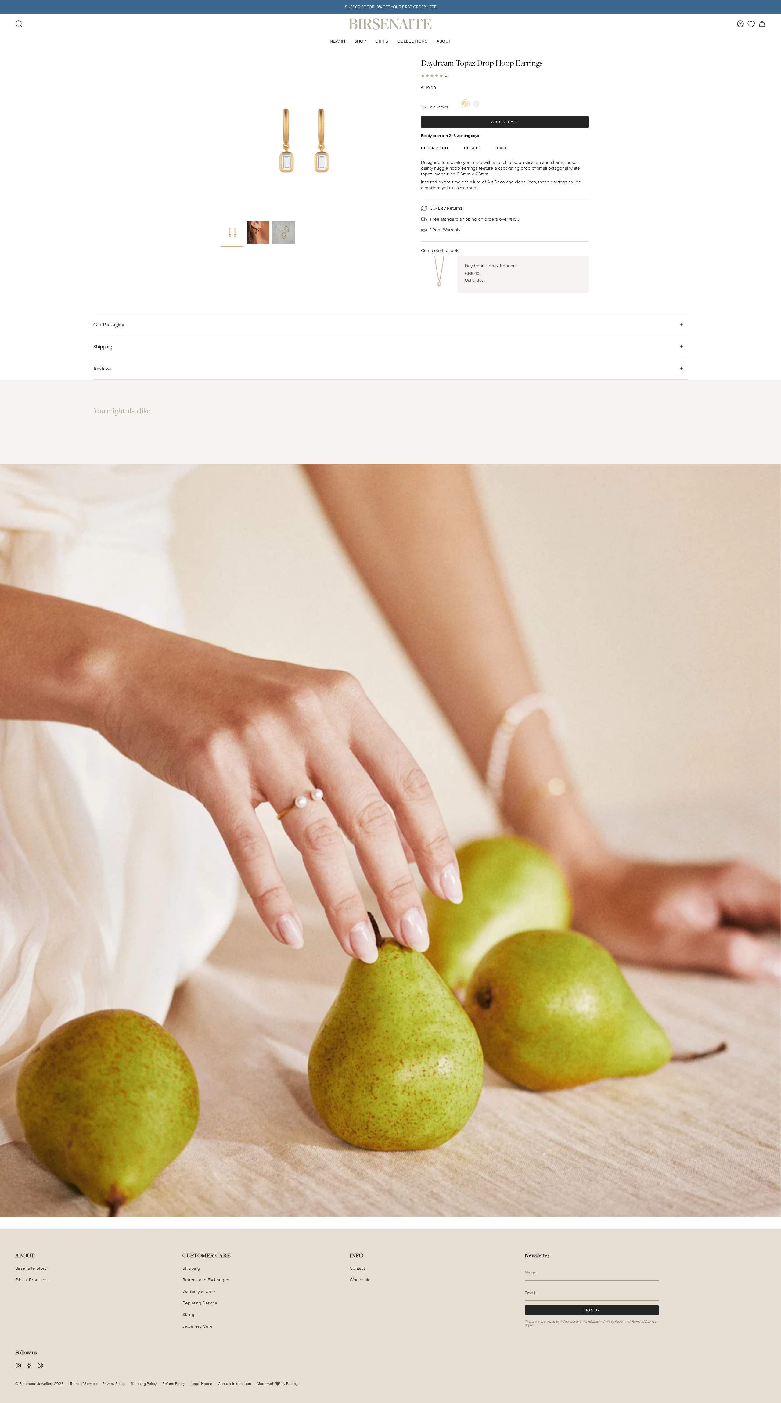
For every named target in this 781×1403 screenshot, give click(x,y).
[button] (360, 41)
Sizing (188, 1315)
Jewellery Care (197, 1326)
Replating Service (200, 1303)
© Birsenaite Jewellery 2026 (39, 1383)
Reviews (102, 368)
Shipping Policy (144, 1383)
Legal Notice (201, 1383)
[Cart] (762, 24)
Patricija (293, 1383)
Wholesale (360, 1280)
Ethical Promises (31, 1280)
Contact (357, 1268)
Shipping (102, 346)
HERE (431, 7)
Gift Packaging (108, 324)
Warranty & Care (198, 1291)
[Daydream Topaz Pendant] (439, 274)
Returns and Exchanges (205, 1280)
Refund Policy (173, 1383)
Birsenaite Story (31, 1268)
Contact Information (234, 1383)
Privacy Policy (613, 1322)
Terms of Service (643, 1322)
